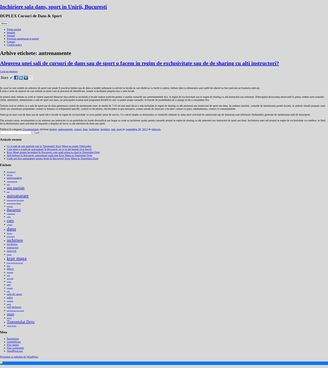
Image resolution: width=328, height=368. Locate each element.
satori (9, 304)
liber (8, 266)
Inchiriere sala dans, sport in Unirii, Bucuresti (53, 7)
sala (113, 129)
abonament (11, 172)
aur (8, 192)
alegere (53, 129)
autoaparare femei (14, 203)
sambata (10, 301)
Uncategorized (30, 129)
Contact (11, 41)
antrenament (14, 178)
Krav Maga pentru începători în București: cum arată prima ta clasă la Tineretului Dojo (53, 152)
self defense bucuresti (15, 311)
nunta (9, 282)
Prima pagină (14, 29)
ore (9, 284)
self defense (14, 307)
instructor (13, 247)
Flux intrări (13, 344)
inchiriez (105, 129)
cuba (9, 217)
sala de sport (14, 294)
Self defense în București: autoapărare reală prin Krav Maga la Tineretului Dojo (49, 155)
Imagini (11, 32)
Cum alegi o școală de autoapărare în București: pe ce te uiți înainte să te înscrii (49, 149)
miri (8, 276)
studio (9, 318)
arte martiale (16, 188)
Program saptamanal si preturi (23, 38)
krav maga (16, 258)
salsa (10, 297)
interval (11, 251)
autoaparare (18, 195)
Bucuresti (14, 210)
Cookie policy (14, 44)
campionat (11, 214)
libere (10, 269)
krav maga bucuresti (15, 263)
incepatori (11, 236)
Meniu (4, 23)
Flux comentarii (15, 347)
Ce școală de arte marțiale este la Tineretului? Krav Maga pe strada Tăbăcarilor (49, 146)
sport (119, 129)
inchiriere (94, 129)
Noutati (11, 35)
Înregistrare (13, 338)
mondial (10, 279)
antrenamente (65, 129)
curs (10, 220)
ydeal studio (11, 326)
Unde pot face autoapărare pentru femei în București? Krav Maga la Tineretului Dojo (52, 158)
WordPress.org (15, 351)
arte (8, 185)
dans (85, 129)
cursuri (77, 129)
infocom (156, 129)
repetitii (10, 288)
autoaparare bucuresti (15, 200)
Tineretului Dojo (21, 321)
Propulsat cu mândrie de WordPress (19, 356)
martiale (10, 272)
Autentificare (14, 341)
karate (9, 255)
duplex (9, 233)
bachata (10, 206)
